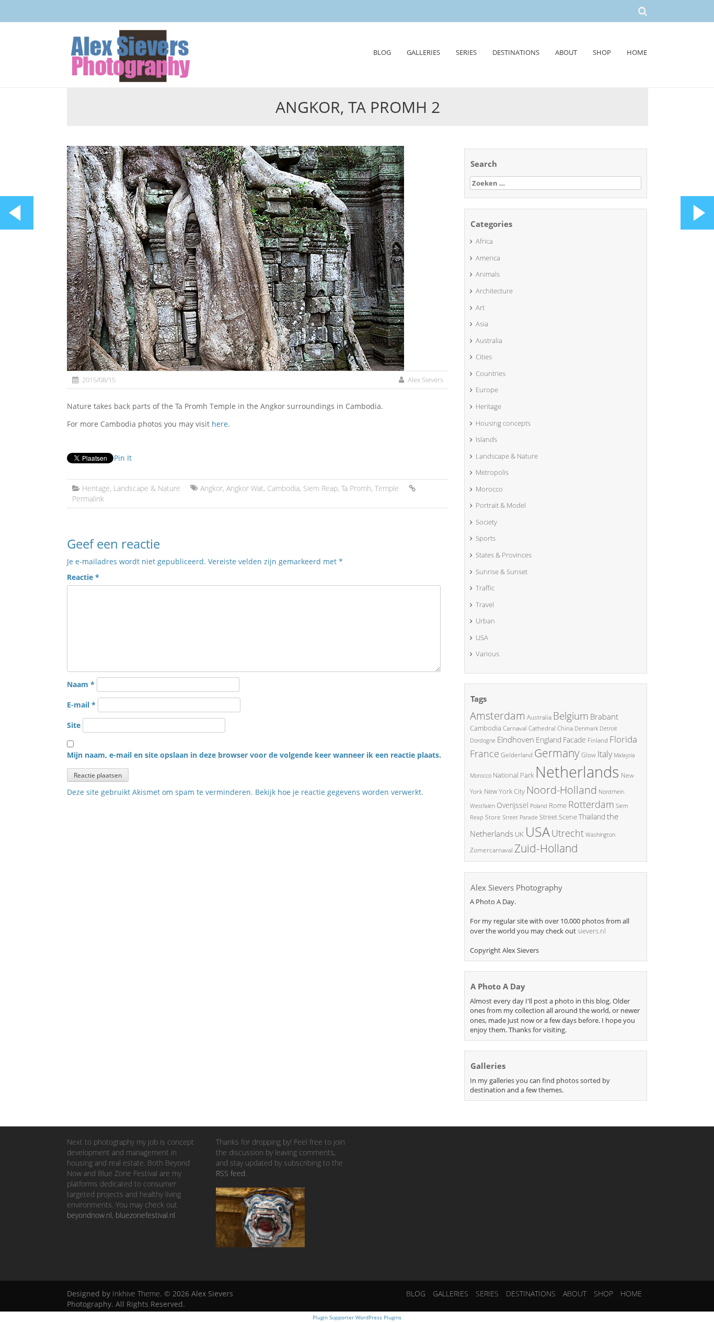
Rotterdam (591, 804)
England (548, 740)
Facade (574, 740)
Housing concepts (503, 423)
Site (73, 725)
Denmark (586, 728)
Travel (485, 604)
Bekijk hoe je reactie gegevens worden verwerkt (338, 792)
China (565, 728)
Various (487, 653)
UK (519, 834)
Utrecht (567, 833)
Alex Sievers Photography (516, 887)
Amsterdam (497, 716)
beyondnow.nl (89, 1215)
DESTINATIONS (515, 52)
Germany (557, 753)
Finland (598, 740)
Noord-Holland (561, 790)
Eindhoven (515, 739)
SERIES (466, 52)
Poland (538, 806)
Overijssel (512, 805)
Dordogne (483, 740)
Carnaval (515, 728)
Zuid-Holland (546, 848)
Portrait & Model (501, 505)
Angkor (211, 488)
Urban (485, 620)
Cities (484, 356)
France (484, 753)
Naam (81, 684)
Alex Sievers (425, 379)
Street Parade (520, 817)
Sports (486, 538)
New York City (504, 791)
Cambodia (283, 488)
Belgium (571, 716)
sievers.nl (592, 931)
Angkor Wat (244, 488)
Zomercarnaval (491, 850)
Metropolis (492, 472)
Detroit (608, 728)
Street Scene (558, 817)
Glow (588, 754)
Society (486, 522)
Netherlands (577, 771)
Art (480, 307)
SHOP (602, 52)
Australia (489, 340)
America (488, 258)
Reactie (83, 577)
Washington (600, 834)
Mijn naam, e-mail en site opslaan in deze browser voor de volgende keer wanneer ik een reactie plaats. (254, 755)
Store (493, 817)
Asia (482, 323)
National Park (513, 775)
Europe (487, 389)
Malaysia (624, 755)
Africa (484, 241)
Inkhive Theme (136, 1293)
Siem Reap (320, 488)
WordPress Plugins (377, 1317)
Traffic (485, 587)
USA (482, 637)
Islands (486, 439)
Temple (387, 488)
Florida (623, 739)
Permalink (88, 499)
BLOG (382, 52)
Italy (604, 754)
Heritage (96, 488)
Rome (558, 805)
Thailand (592, 817)
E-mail (81, 705)
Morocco (489, 489)
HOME (637, 52)
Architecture (494, 290)
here (220, 424)
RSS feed (230, 1173)
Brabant (604, 716)
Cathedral (542, 728)
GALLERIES (423, 52)
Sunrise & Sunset (501, 571)
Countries (490, 373)
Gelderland (517, 755)
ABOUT (566, 52)
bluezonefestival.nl (145, 1215)
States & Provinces (504, 555)
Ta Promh (356, 488)
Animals (488, 274)
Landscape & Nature (146, 488)
